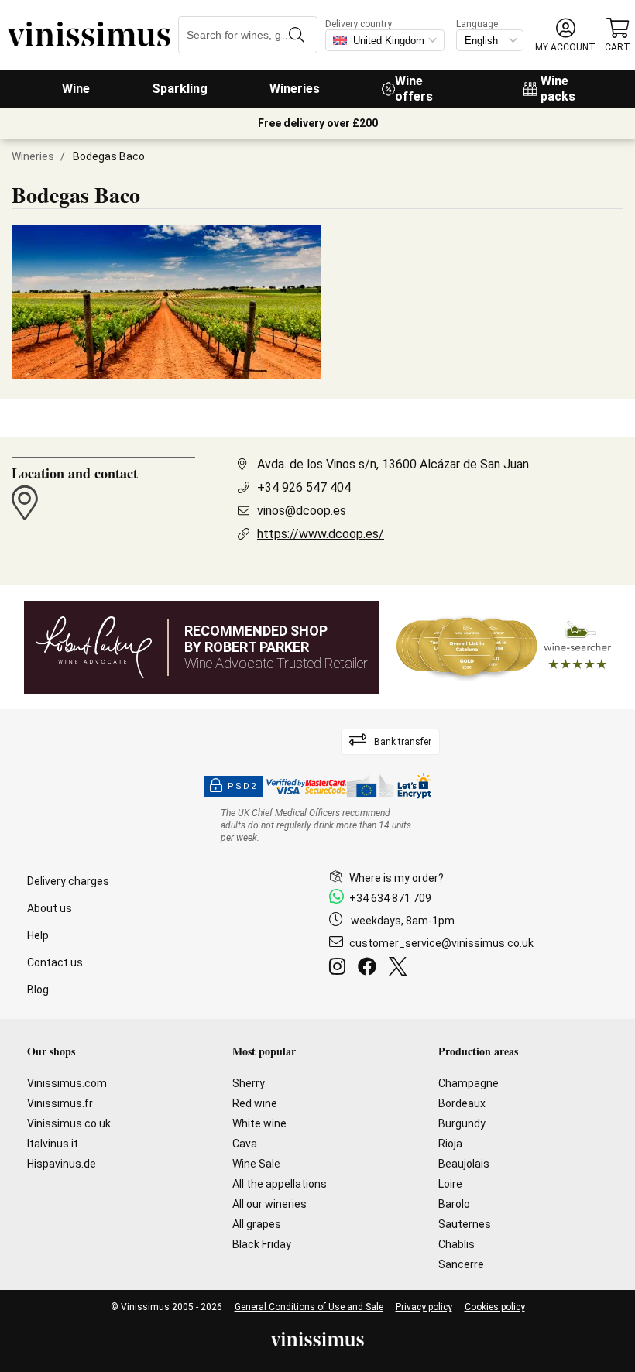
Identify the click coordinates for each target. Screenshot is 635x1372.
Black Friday (261, 1244)
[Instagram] (340, 968)
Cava (244, 1143)
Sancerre (461, 1264)
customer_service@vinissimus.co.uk (441, 943)
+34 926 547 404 (304, 487)
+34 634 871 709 (390, 898)
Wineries (294, 88)
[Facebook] (370, 968)
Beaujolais (463, 1164)
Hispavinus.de (61, 1164)
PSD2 (242, 786)
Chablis (456, 1244)
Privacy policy (424, 1307)
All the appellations (279, 1184)
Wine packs (558, 89)
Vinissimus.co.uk (69, 1123)
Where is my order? (396, 878)
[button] (565, 35)
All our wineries (269, 1204)
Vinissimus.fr (60, 1103)
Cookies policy (495, 1307)
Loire (450, 1184)
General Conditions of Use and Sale (309, 1307)
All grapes (256, 1224)
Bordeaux (462, 1103)
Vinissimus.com (67, 1083)
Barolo (454, 1204)
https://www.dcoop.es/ (320, 534)
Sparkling (180, 88)
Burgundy (462, 1123)
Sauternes (464, 1224)
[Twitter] (401, 968)
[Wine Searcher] (504, 647)
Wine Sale (256, 1164)
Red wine (254, 1103)
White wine (259, 1123)
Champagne (468, 1083)
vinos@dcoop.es (301, 510)
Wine (76, 88)
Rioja (450, 1143)
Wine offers (414, 89)
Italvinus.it (52, 1143)
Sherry (248, 1083)
